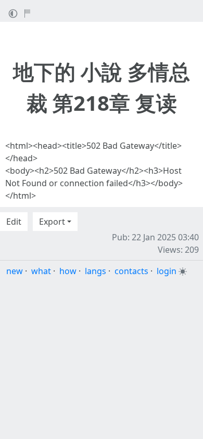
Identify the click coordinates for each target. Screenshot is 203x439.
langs (95, 271)
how (68, 271)
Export (52, 221)
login (166, 271)
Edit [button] (13, 221)
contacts (131, 271)
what (41, 271)
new (14, 271)
